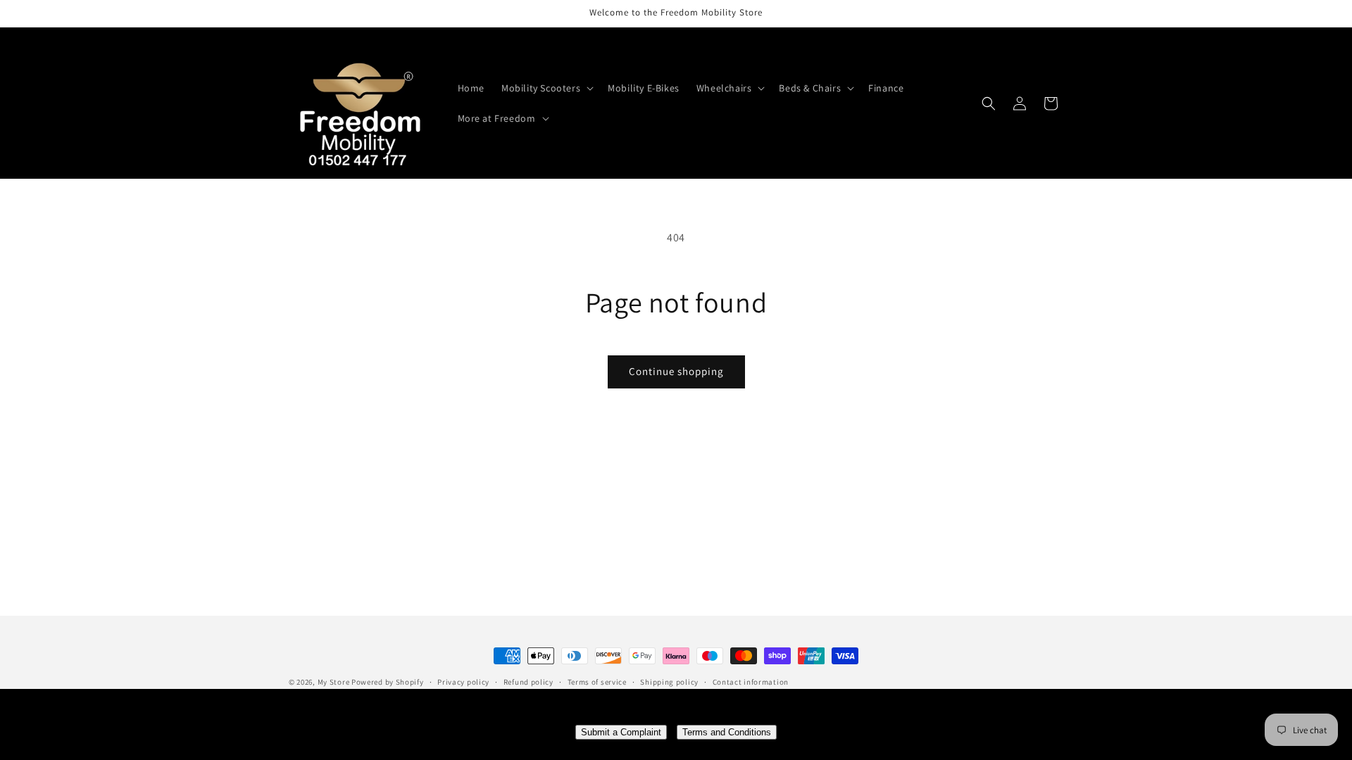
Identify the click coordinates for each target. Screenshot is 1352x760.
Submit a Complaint (621, 732)
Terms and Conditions (726, 732)
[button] (546, 88)
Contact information (751, 682)
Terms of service (597, 682)
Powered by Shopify (387, 682)
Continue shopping (676, 371)
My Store (334, 682)
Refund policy (528, 682)
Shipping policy (669, 682)
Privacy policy (463, 682)
